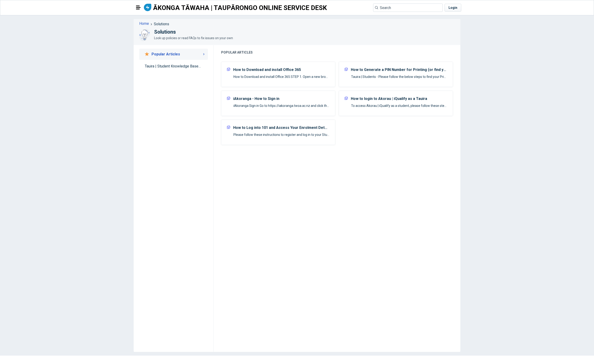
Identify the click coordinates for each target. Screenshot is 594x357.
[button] (138, 7)
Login (453, 8)
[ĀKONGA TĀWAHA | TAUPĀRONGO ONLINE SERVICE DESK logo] (147, 8)
